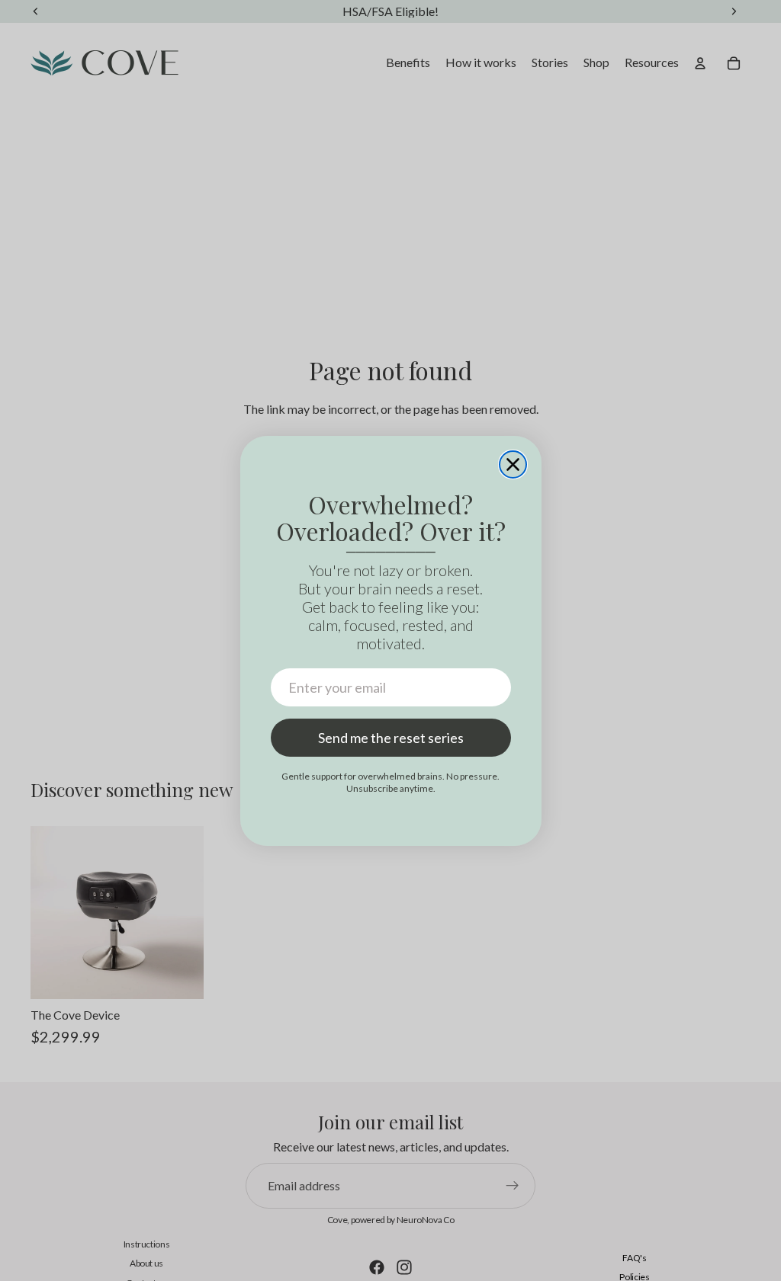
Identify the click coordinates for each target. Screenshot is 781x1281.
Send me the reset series (391, 737)
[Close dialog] (513, 464)
